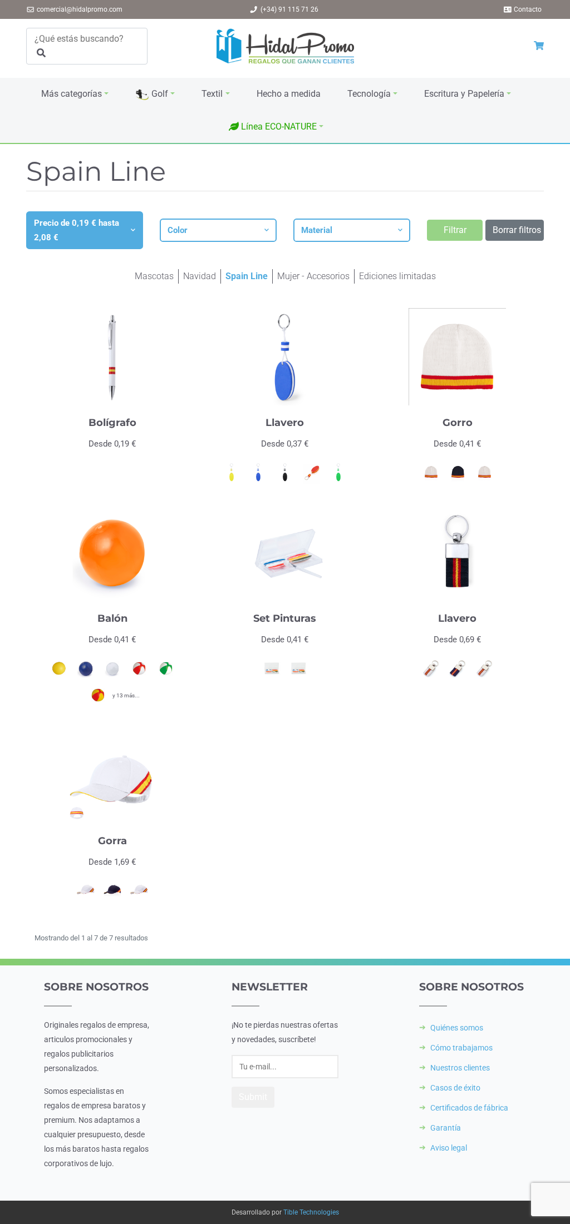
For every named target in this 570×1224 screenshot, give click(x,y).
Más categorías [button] (71, 93)
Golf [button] (158, 93)
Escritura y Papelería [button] (464, 93)
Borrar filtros (517, 230)
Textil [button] (212, 93)
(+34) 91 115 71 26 (289, 9)
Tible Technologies (311, 1212)
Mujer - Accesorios (313, 276)
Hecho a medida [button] (289, 93)
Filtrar (455, 230)
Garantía (445, 1127)
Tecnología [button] (369, 93)
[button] (276, 126)
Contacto (528, 9)
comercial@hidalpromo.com (79, 9)
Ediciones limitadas (397, 276)
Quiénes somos (456, 1027)
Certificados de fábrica (469, 1107)
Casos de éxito (455, 1087)
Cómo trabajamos (461, 1047)
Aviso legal (448, 1147)
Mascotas (154, 276)
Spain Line (246, 276)
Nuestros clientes (460, 1067)
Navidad (199, 276)
